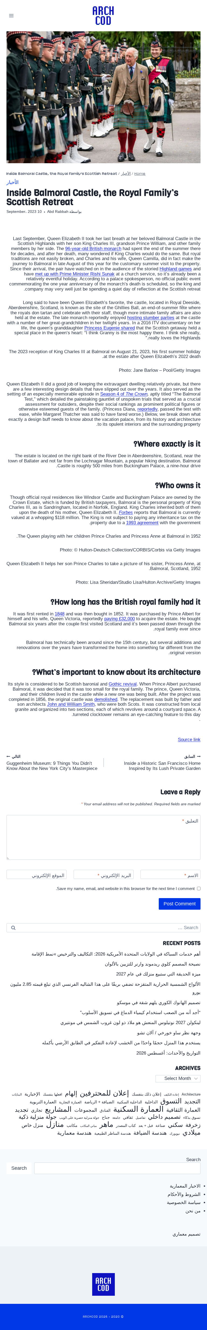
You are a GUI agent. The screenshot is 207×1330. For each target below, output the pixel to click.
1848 (59, 613)
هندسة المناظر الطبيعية (112, 1133)
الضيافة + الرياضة (99, 1102)
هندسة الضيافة (150, 1133)
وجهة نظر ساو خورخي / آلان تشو (169, 1032)
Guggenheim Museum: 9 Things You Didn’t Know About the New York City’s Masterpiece (51, 762)
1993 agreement (142, 522)
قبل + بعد (146, 1126)
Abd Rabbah (57, 212)
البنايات (17, 1094)
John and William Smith (71, 704)
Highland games (176, 268)
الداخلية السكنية (129, 1102)
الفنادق (105, 1111)
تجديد (21, 1110)
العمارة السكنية (138, 1109)
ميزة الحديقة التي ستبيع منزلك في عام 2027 (158, 974)
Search (193, 1159)
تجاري (36, 1110)
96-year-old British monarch (93, 248)
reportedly (147, 409)
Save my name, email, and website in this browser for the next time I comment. (125, 888)
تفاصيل (140, 1117)
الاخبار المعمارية (185, 1186)
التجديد (192, 1101)
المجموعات (85, 1110)
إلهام (71, 1093)
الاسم (191, 875)
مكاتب (72, 1125)
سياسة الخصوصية (184, 1202)
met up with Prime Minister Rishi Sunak (75, 274)
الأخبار (126, 174)
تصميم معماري (186, 1234)
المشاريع (58, 1109)
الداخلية (151, 1102)
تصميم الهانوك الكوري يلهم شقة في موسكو (159, 1002)
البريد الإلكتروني (114, 875)
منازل (55, 1124)
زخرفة (193, 1125)
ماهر (106, 1124)
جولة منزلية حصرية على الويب (79, 1118)
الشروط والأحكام (184, 1194)
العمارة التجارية (70, 1102)
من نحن (193, 1210)
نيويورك (175, 1133)
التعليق (190, 821)
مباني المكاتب (88, 1125)
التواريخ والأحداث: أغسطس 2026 (168, 1053)
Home (140, 174)
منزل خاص (32, 1125)
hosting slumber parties (150, 317)
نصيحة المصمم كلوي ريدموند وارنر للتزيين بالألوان (153, 964)
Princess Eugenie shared (109, 327)
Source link (189, 739)
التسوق (171, 1101)
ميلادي (191, 1132)
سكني (175, 1125)
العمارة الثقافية (183, 1110)
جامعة (116, 1118)
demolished (105, 699)
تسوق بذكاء (192, 1118)
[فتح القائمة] (11, 15)
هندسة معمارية (74, 1133)
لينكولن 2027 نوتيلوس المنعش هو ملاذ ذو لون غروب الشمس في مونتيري (130, 1022)
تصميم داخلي (164, 1117)
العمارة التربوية (43, 1102)
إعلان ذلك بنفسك (146, 1094)
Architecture (191, 1094)
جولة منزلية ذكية (38, 1117)
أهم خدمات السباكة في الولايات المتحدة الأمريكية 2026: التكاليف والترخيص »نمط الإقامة (116, 954)
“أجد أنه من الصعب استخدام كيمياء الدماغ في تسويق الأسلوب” (140, 1012)
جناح (106, 1117)
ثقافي (128, 1117)
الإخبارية (32, 1094)
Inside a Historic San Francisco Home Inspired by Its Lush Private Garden (162, 762)
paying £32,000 (119, 618)
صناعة (160, 1126)
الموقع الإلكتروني (48, 875)
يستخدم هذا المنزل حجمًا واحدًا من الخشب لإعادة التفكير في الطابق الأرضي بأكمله (121, 1042)
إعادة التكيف (171, 1094)
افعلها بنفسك (52, 1094)
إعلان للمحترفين (104, 1093)
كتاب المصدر (126, 1126)
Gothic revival (123, 684)
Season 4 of (123, 394)
